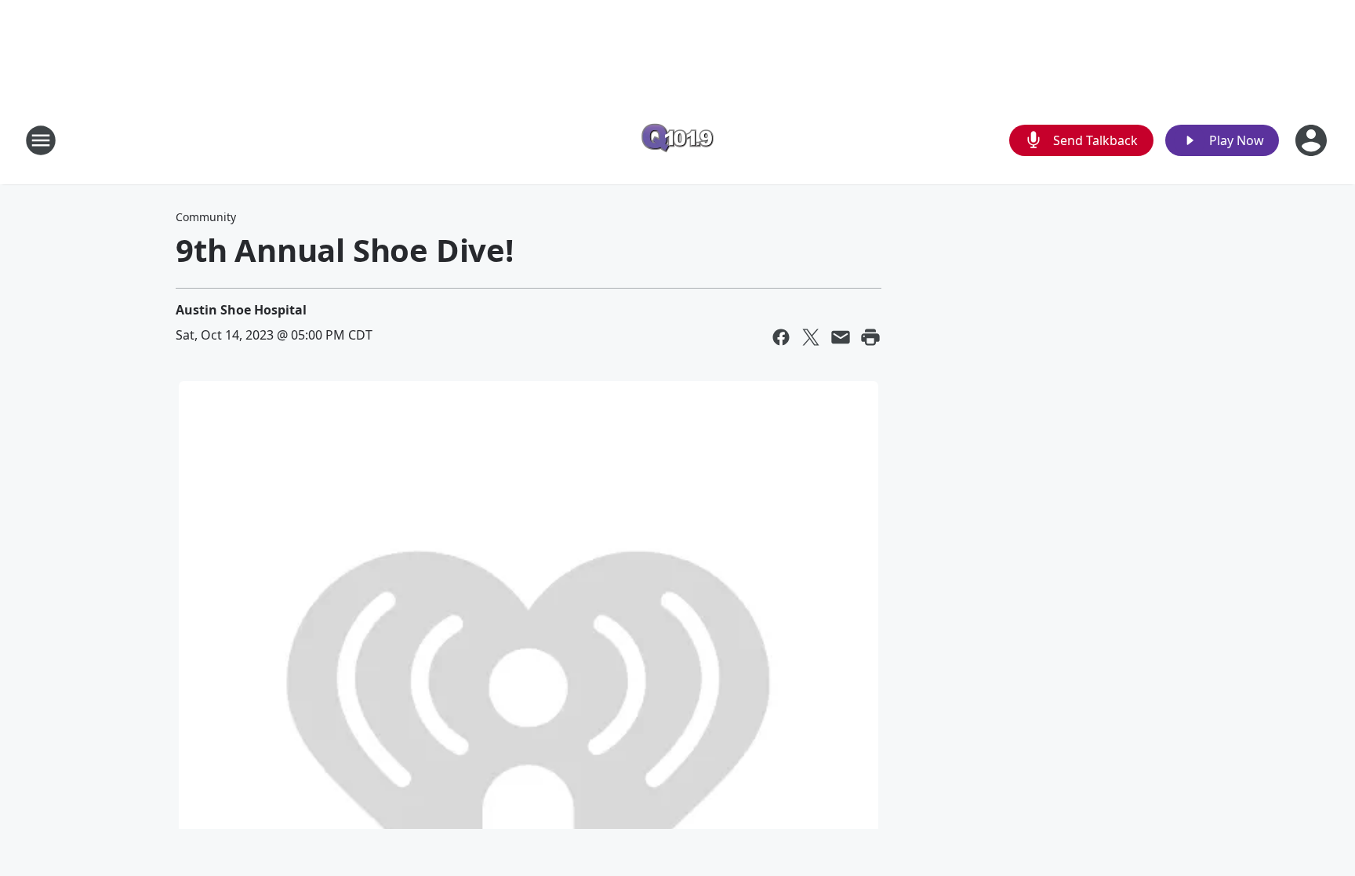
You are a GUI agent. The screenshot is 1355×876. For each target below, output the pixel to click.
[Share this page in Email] (841, 337)
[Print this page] (870, 337)
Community (206, 216)
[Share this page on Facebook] (781, 337)
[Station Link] (677, 140)
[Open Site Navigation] (40, 140)
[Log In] (1312, 140)
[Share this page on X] (811, 337)
